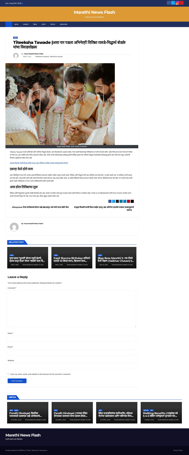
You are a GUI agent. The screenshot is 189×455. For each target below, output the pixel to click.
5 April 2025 (150, 420)
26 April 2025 (16, 420)
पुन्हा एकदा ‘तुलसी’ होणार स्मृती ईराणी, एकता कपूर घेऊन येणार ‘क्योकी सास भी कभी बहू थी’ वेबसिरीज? (26, 261)
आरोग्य (44, 24)
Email (10, 347)
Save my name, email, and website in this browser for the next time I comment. (40, 374)
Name (10, 333)
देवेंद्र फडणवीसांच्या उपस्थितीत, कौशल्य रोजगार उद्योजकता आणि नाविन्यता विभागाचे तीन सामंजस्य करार (116, 416)
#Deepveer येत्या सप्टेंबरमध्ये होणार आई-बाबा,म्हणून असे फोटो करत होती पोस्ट (40, 207)
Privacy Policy (178, 450)
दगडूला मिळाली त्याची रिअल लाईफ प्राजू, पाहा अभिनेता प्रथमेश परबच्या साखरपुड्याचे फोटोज (39, 163)
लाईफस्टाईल (63, 24)
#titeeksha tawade (56, 56)
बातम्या (16, 24)
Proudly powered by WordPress (15, 450)
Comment (12, 288)
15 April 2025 (105, 420)
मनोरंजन (52, 24)
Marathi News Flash (94, 12)
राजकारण (26, 24)
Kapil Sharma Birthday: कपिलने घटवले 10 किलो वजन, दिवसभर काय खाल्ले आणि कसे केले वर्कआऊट (72, 261)
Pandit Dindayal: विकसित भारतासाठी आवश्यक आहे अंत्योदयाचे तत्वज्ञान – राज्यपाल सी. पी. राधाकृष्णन (25, 416)
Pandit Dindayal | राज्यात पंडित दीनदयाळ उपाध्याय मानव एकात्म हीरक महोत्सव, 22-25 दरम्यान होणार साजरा (70, 416)
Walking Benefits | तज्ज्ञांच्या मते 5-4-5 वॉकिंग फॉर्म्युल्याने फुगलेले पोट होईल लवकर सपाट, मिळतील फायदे (160, 416)
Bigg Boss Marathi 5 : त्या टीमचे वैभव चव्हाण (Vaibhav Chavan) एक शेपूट (116, 261)
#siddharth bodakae (42, 56)
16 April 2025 (61, 420)
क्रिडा (35, 24)
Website (11, 360)
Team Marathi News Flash (33, 54)
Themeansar (43, 450)
